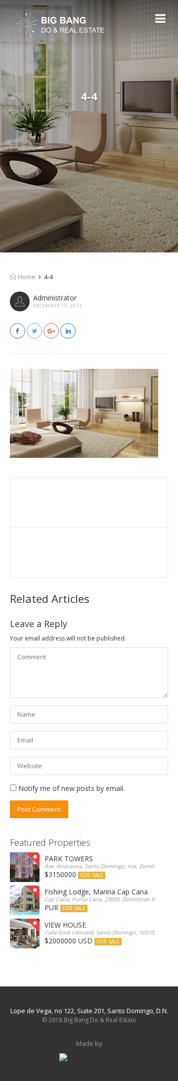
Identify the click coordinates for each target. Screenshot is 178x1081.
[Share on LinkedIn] (68, 331)
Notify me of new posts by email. (71, 788)
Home (26, 276)
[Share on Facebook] (17, 331)
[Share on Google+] (51, 331)
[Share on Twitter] (34, 331)
